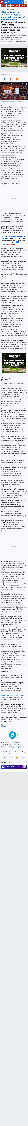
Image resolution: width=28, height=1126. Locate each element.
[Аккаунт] (26, 2)
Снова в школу (15, 5)
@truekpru (17, 747)
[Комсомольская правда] (9, 2)
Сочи (8, 5)
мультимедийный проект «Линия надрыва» (12, 697)
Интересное (7, 762)
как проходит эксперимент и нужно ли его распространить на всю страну (13, 239)
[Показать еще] (23, 79)
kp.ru (25, 752)
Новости (3, 5)
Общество (4, 9)
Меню (2, 2)
